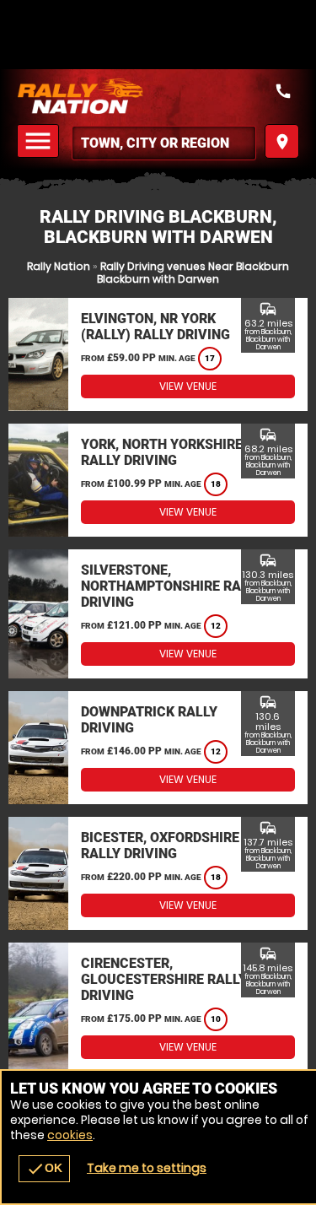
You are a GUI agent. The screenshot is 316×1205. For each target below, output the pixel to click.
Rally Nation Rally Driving (158, 96)
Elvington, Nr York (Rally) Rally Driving (155, 327)
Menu (40, 141)
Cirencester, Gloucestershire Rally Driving (164, 979)
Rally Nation (58, 266)
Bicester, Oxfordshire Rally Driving (160, 845)
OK (44, 1168)
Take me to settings (146, 1167)
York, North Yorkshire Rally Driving (162, 452)
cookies (70, 1135)
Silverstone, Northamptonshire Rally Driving (172, 586)
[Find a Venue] (164, 143)
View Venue (188, 386)
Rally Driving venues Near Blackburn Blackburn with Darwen (193, 272)
